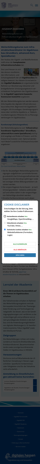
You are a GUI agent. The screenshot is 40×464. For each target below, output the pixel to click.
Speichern (20, 255)
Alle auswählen (20, 244)
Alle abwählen (20, 250)
